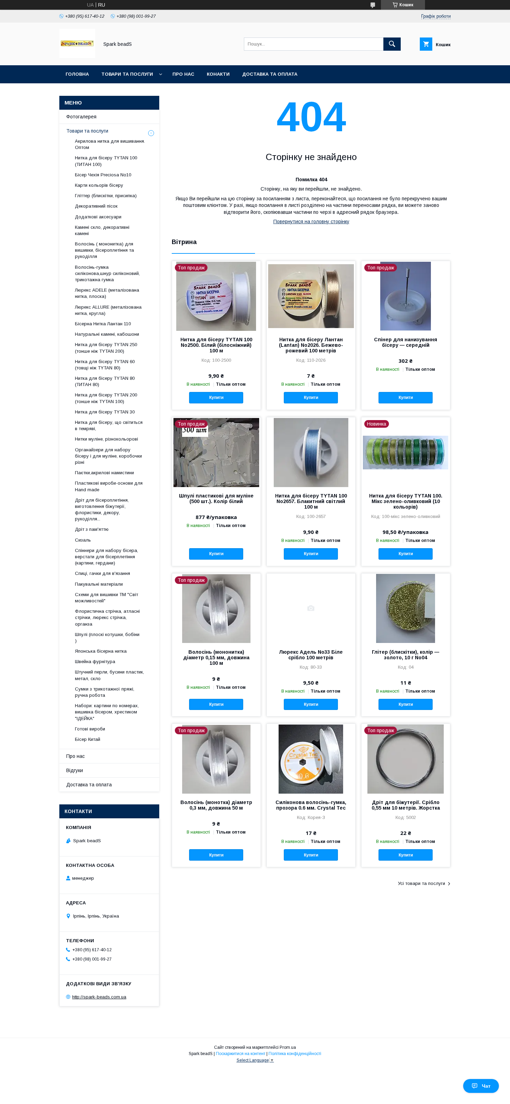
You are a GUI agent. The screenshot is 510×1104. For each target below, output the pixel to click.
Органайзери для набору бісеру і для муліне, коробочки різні (108, 456)
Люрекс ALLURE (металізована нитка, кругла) (108, 310)
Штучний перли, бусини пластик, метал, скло (109, 675)
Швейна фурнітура (95, 661)
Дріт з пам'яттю (92, 529)
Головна (77, 74)
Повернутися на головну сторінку (311, 221)
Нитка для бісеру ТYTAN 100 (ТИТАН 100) (106, 161)
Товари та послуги (127, 74)
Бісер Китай (87, 739)
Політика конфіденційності (295, 1053)
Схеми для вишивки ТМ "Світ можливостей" (106, 597)
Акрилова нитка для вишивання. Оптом (110, 144)
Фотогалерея (81, 116)
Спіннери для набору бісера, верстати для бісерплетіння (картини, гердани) (106, 557)
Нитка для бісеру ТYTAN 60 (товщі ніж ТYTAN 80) (105, 364)
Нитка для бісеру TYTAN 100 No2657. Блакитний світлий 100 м (311, 501)
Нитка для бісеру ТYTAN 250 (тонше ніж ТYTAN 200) (106, 347)
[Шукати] (392, 44)
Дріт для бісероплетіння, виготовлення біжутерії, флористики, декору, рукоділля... (102, 509)
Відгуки (74, 770)
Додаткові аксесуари (98, 216)
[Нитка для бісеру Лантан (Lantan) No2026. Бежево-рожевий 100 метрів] (311, 296)
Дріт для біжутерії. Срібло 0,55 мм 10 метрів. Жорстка (406, 805)
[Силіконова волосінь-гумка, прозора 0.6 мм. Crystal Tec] (311, 758)
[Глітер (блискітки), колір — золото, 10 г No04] (406, 608)
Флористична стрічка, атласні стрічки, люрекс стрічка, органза (107, 617)
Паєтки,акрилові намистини (104, 472)
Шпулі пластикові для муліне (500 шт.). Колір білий (216, 498)
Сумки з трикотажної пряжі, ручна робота (104, 692)
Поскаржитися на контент (240, 1053)
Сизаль (83, 540)
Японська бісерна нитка (101, 651)
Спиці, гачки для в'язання (102, 573)
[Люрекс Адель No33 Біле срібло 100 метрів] (311, 608)
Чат (486, 1086)
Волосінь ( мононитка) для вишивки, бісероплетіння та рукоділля (104, 250)
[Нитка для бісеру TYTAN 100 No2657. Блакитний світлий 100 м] (311, 452)
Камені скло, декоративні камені (102, 230)
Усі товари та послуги (421, 883)
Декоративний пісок (96, 206)
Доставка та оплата (269, 74)
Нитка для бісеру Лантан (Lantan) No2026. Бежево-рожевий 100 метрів (311, 345)
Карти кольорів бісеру (99, 185)
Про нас (183, 74)
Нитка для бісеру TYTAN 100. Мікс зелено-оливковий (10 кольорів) (405, 501)
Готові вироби (90, 728)
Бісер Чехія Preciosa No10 (103, 174)
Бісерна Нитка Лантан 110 (103, 323)
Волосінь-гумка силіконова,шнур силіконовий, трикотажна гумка (107, 273)
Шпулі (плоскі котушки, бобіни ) (107, 637)
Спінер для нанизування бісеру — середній (405, 342)
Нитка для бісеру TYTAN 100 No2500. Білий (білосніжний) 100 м (216, 345)
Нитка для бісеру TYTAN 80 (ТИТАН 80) (105, 381)
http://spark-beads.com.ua (99, 997)
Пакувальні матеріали (99, 584)
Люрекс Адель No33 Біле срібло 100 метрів (311, 654)
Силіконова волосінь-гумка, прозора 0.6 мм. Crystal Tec (310, 805)
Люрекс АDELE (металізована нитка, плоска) (107, 293)
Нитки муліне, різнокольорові (106, 439)
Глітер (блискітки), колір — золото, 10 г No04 (405, 654)
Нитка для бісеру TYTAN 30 (105, 412)
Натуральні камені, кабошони (107, 334)
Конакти (218, 74)
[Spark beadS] (77, 56)
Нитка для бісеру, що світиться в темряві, (109, 425)
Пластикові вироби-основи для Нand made (109, 486)
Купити (216, 397)
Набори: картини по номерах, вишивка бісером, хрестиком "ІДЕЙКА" (107, 712)
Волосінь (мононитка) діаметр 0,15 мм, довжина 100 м (216, 657)
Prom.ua (288, 1047)
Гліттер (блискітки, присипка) (106, 195)
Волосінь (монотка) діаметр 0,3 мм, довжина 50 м (216, 805)
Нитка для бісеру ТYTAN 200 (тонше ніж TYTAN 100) (106, 398)
